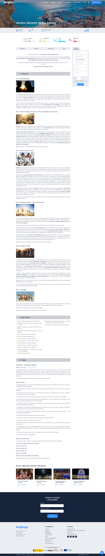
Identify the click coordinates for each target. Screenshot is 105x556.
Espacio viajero (96, 2)
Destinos (45, 2)
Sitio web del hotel (31, 367)
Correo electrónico (45, 509)
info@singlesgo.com (72, 534)
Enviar (80, 84)
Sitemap (42, 554)
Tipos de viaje (77, 2)
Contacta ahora (49, 543)
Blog (85, 2)
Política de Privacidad (20, 554)
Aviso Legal (37, 554)
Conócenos (48, 541)
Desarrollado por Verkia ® (84, 554)
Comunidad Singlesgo (50, 538)
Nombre (42, 503)
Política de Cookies (29, 554)
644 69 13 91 (69, 532)
